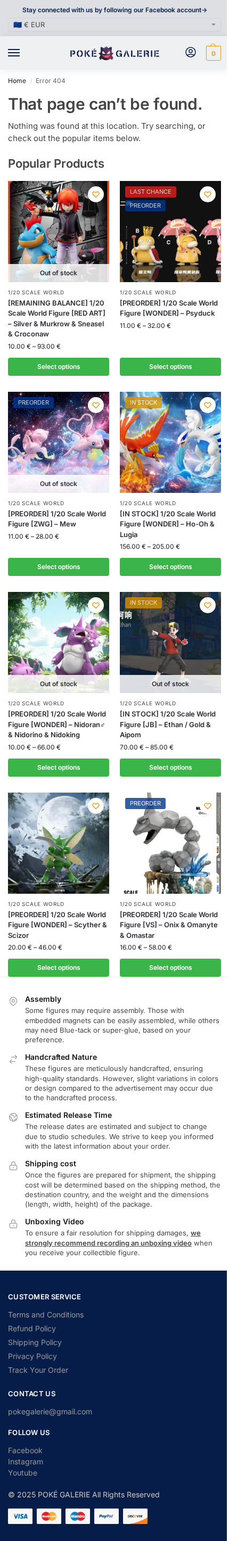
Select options (58, 366)
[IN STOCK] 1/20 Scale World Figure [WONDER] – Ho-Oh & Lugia (168, 524)
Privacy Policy (32, 1356)
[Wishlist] (96, 194)
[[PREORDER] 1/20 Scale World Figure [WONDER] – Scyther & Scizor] (58, 843)
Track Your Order (38, 1369)
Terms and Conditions (46, 1314)
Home (17, 81)
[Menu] (24, 53)
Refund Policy (32, 1328)
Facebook (25, 1450)
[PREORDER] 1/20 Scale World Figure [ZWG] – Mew (57, 519)
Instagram (25, 1461)
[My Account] (190, 53)
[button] (212, 53)
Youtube (22, 1472)
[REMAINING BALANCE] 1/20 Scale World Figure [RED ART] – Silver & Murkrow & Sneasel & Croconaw (56, 319)
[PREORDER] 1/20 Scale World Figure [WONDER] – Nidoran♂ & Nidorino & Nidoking (57, 724)
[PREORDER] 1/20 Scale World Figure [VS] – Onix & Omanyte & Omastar (169, 925)
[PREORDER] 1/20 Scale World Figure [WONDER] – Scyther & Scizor (57, 925)
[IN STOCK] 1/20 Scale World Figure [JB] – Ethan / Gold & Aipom (168, 724)
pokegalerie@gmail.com (50, 1411)
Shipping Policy (35, 1342)
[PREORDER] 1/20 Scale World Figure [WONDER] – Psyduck (169, 308)
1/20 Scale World (36, 292)
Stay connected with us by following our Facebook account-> (114, 10)
